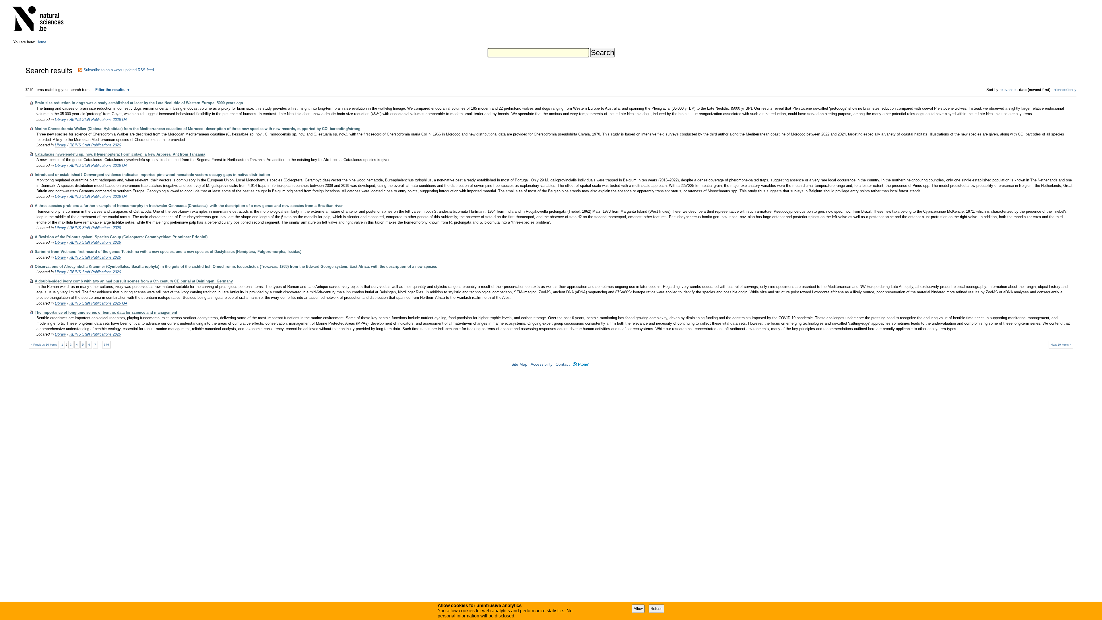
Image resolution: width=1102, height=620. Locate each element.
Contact (563, 364)
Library (60, 119)
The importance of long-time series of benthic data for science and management (106, 312)
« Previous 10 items (44, 344)
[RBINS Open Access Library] (41, 20)
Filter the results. (111, 90)
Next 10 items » (1061, 344)
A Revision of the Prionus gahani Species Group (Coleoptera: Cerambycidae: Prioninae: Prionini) (121, 237)
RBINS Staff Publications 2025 (95, 257)
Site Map (519, 364)
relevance (1008, 90)
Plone (580, 364)
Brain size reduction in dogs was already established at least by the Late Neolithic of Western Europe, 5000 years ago (139, 103)
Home (41, 42)
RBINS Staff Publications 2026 (95, 145)
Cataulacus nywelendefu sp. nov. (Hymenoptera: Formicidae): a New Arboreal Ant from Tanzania (120, 154)
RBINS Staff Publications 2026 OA (98, 119)
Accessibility (541, 364)
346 (106, 344)
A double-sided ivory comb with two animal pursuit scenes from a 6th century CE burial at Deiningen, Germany (134, 281)
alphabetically (1065, 90)
